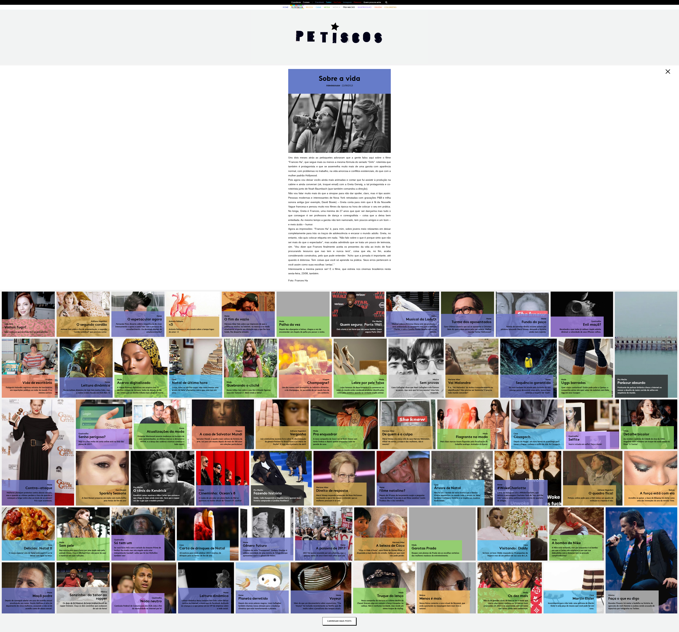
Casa (318, 7)
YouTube (337, 2)
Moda (327, 7)
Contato (306, 2)
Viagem (378, 7)
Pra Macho (349, 7)
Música (336, 7)
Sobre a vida (339, 78)
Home (285, 7)
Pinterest (357, 2)
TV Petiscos (297, 7)
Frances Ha (301, 280)
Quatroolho (365, 7)
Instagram (347, 2)
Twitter (329, 2)
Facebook (319, 2)
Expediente (296, 2)
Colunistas (390, 7)
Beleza (309, 7)
